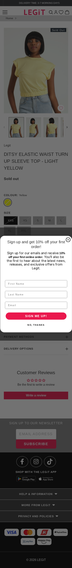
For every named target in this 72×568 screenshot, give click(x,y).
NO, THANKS (36, 325)
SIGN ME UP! (36, 315)
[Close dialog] (68, 240)
